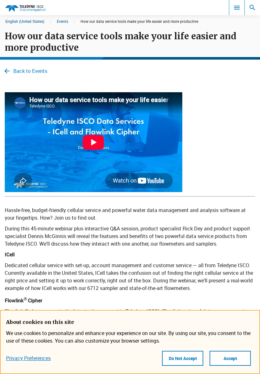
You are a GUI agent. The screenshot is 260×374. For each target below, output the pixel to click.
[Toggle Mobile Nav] (237, 7)
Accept (230, 358)
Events (62, 21)
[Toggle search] (252, 7)
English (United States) (24, 21)
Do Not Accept (183, 358)
